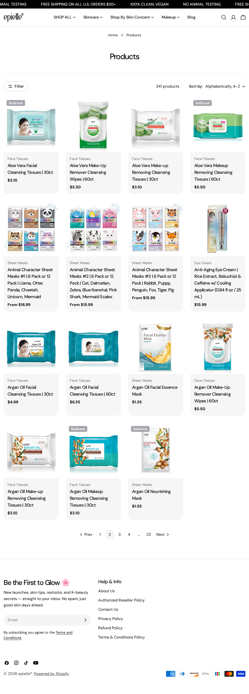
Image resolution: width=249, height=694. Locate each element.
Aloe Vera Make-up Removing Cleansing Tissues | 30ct (151, 172)
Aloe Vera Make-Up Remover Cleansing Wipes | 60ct (88, 172)
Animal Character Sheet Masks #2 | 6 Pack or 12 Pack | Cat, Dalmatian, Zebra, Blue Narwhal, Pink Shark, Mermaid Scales (93, 283)
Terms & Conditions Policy (121, 637)
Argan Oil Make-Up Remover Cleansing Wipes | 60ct (212, 394)
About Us (106, 590)
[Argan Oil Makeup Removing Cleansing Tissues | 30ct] (93, 450)
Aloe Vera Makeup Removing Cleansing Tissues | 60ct (213, 172)
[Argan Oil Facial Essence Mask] (155, 346)
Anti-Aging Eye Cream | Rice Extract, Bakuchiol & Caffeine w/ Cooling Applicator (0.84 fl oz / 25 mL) (217, 283)
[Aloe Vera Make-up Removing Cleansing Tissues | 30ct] (155, 124)
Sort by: (196, 86)
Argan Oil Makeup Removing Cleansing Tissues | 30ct (89, 498)
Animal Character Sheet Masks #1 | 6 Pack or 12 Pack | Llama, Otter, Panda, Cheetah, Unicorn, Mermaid (30, 283)
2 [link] (110, 534)
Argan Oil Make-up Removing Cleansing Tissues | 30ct (26, 498)
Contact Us (108, 609)
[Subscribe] (85, 620)
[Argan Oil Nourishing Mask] (155, 450)
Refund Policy (110, 627)
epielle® (25, 673)
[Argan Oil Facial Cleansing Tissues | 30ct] (31, 346)
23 (148, 534)
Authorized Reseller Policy (121, 600)
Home (113, 35)
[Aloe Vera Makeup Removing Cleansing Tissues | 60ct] (217, 124)
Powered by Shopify (51, 673)
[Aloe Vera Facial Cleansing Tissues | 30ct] (31, 124)
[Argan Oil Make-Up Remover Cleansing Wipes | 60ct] (217, 346)
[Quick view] (51, 108)
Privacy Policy (110, 618)
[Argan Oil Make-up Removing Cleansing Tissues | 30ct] (31, 450)
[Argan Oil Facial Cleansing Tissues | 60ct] (93, 346)
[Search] (224, 17)
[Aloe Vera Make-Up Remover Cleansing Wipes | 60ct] (93, 124)
